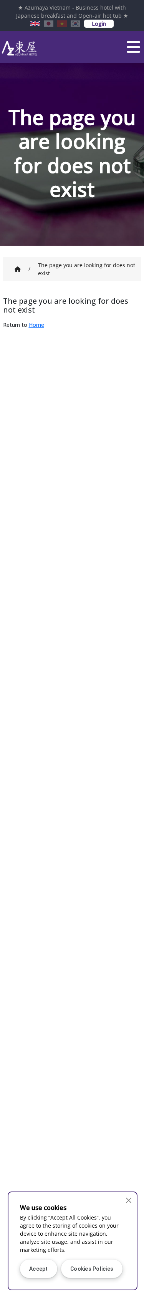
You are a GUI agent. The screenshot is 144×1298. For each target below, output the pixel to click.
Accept (38, 1269)
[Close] (129, 1200)
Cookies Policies (91, 1269)
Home (36, 324)
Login (99, 23)
